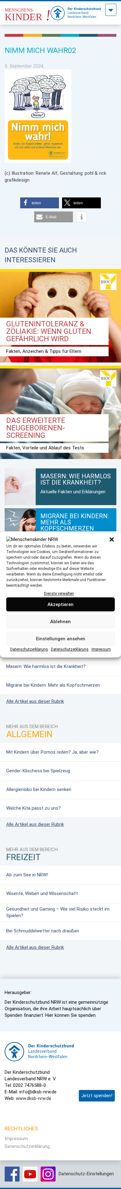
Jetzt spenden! (96, 1095)
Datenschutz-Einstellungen (86, 1174)
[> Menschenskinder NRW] (28, 11)
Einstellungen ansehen (60, 639)
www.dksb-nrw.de (33, 1098)
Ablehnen (60, 621)
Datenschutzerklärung (29, 649)
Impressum (101, 649)
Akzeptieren (60, 604)
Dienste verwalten (59, 593)
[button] (112, 539)
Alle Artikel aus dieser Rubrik (35, 701)
